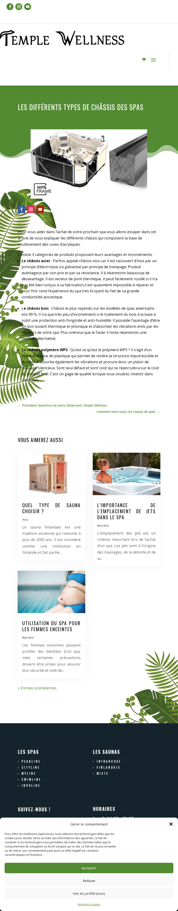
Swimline (31, 779)
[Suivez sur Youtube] (27, 6)
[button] (171, 824)
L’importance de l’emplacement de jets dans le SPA (126, 511)
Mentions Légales (89, 904)
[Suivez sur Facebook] (9, 6)
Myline (29, 773)
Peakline (31, 761)
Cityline (31, 767)
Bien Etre (28, 638)
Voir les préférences (89, 893)
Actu (25, 520)
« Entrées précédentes (37, 688)
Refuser (89, 880)
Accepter (89, 868)
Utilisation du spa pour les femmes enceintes (51, 626)
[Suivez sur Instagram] (18, 6)
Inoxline (31, 785)
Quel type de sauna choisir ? (51, 508)
